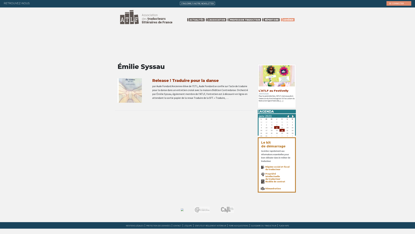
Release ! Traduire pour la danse (185, 80)
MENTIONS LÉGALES (134, 225)
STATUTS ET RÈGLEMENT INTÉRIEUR (210, 225)
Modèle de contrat (275, 181)
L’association (216, 19)
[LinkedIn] (48, 3)
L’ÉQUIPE (188, 225)
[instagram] (54, 3)
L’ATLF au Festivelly (273, 90)
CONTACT (177, 225)
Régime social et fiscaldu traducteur (277, 168)
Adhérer (288, 19)
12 (277, 127)
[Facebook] (35, 3)
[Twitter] (41, 3)
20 (282, 130)
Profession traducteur (245, 19)
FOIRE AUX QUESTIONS (238, 225)
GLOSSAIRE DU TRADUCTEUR (263, 225)
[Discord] (67, 3)
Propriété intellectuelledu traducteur (272, 176)
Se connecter (396, 3)
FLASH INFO (284, 225)
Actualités (197, 19)
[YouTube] (60, 3)
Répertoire (272, 19)
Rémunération (273, 188)
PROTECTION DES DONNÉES (158, 225)
